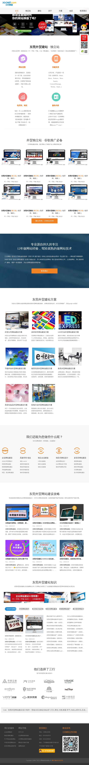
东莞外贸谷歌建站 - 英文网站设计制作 (75, 648)
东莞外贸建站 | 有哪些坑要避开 (55, 632)
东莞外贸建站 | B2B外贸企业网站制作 (44, 523)
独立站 (28, 11)
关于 (50, 11)
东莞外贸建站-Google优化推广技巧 (44, 559)
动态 (71, 11)
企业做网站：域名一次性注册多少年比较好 (55, 623)
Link (5, 710)
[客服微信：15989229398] (84, 51)
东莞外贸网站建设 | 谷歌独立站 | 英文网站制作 (75, 651)
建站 (39, 11)
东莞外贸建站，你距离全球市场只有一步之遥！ (71, 559)
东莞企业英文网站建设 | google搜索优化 (55, 651)
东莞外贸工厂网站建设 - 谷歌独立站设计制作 (75, 645)
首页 (16, 11)
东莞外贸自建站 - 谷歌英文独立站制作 (55, 638)
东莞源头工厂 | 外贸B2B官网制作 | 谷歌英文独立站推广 (76, 635)
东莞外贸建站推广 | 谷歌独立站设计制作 (55, 635)
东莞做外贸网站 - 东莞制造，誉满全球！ (16, 523)
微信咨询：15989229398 (44, 221)
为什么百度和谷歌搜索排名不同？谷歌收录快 (75, 616)
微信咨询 (66, 728)
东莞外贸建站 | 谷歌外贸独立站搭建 (75, 638)
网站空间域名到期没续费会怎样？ (55, 626)
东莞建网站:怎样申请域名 (74, 622)
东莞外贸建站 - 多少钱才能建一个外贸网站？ (55, 629)
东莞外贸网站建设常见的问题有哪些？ (55, 620)
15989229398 (69, 732)
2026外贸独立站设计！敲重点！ (70, 523)
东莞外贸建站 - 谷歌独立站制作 (55, 645)
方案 (60, 11)
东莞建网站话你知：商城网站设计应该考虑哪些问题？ (75, 620)
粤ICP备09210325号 (57, 760)
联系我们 (83, 11)
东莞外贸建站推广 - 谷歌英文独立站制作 (75, 632)
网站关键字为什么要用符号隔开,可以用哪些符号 (55, 616)
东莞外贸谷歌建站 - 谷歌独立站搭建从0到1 (55, 642)
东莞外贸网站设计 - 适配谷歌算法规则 (75, 642)
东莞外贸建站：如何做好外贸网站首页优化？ (75, 629)
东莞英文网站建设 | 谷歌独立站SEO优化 (55, 648)
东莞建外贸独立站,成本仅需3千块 (16, 559)
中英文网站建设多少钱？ (74, 625)
